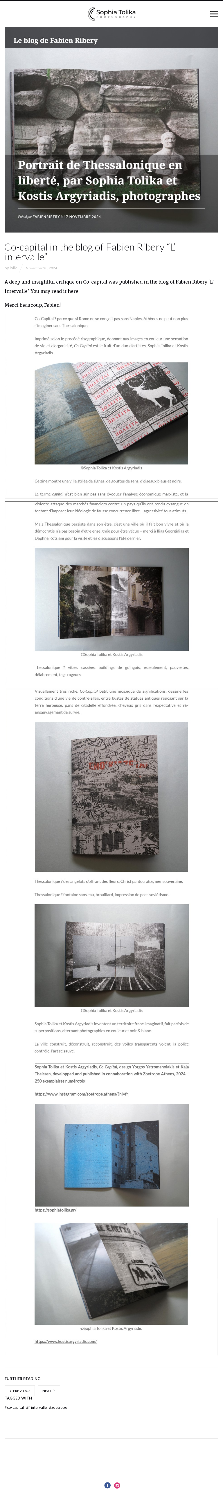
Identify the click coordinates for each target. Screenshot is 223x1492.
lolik (13, 268)
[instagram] (117, 1485)
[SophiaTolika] (111, 14)
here (73, 291)
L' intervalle (37, 1407)
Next (47, 1390)
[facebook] (107, 1485)
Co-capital (15, 1407)
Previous (21, 1390)
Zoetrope (58, 1407)
